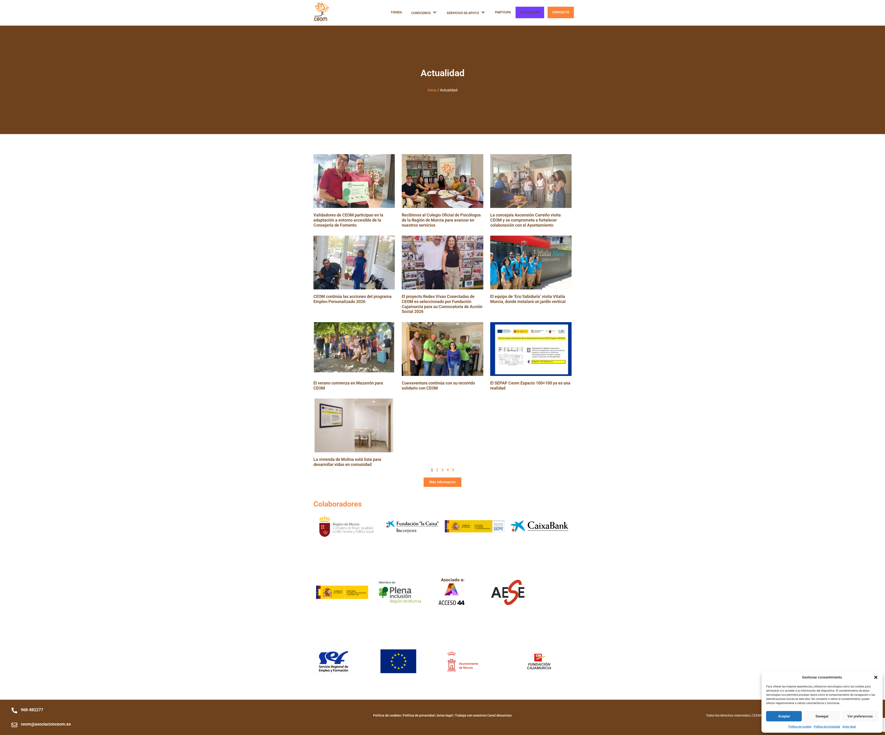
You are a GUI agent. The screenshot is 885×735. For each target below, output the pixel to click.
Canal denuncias (499, 715)
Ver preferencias (860, 716)
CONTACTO (560, 12)
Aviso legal (849, 726)
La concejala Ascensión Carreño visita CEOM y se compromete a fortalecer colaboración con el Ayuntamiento (525, 220)
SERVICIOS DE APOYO (463, 13)
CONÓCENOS (421, 13)
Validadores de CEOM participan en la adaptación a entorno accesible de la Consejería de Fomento (348, 220)
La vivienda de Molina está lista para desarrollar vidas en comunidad (347, 462)
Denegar (822, 716)
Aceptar (784, 716)
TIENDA (396, 12)
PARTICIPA (503, 12)
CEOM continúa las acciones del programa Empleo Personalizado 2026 (352, 299)
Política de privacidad (827, 726)
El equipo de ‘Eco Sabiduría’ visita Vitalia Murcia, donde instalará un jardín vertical (528, 299)
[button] (875, 677)
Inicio (432, 90)
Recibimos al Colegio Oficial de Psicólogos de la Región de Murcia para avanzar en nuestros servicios (441, 220)
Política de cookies (799, 726)
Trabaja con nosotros (470, 715)
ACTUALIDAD (530, 12)
